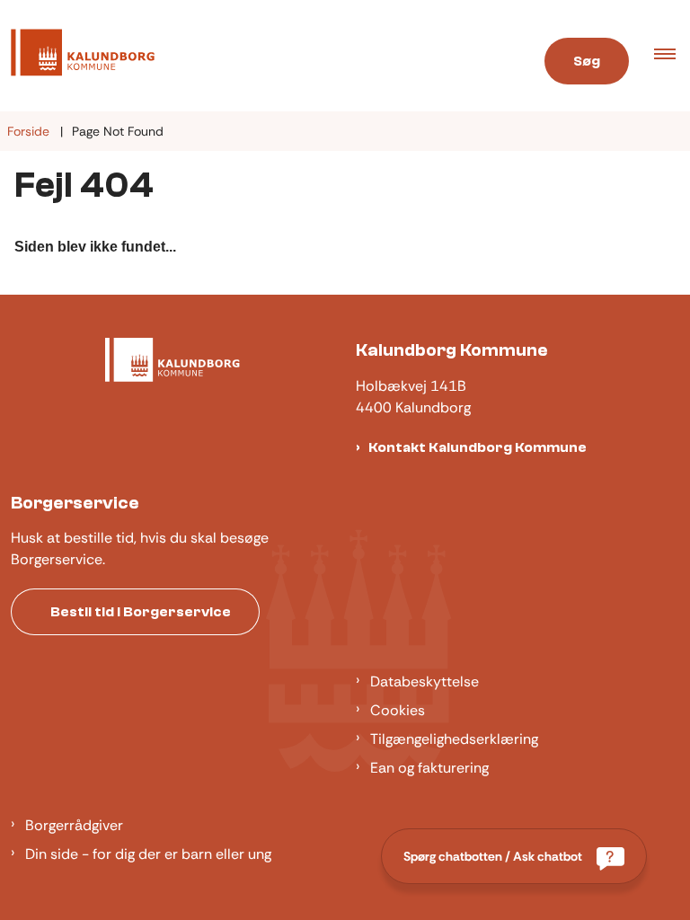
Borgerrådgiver (74, 825)
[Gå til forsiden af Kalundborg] (252, 56)
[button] (672, 55)
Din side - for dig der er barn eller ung (148, 854)
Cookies (397, 710)
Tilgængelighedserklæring (454, 739)
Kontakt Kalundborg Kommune (477, 447)
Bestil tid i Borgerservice (140, 612)
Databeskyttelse (424, 681)
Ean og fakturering (429, 767)
